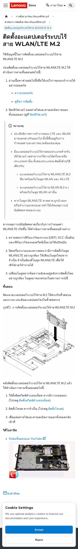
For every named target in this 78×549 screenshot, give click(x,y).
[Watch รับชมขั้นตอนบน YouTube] (42, 460)
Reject (39, 539)
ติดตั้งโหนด (55, 408)
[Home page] (6, 16)
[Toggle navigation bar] (5, 5)
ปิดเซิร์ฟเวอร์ (38, 114)
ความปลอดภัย (24, 93)
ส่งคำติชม (13, 493)
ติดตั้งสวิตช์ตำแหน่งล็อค (34, 400)
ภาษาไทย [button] (56, 5)
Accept (39, 529)
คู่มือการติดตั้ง (23, 101)
